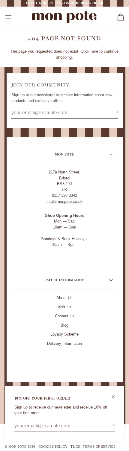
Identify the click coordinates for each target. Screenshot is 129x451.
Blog (64, 325)
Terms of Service (99, 446)
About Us (64, 297)
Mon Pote (17, 446)
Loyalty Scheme (64, 334)
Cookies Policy (53, 446)
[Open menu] (14, 17)
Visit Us (64, 307)
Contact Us (64, 316)
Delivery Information (64, 343)
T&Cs (75, 446)
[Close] (116, 397)
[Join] (110, 425)
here (94, 51)
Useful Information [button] (64, 280)
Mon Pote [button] (64, 154)
